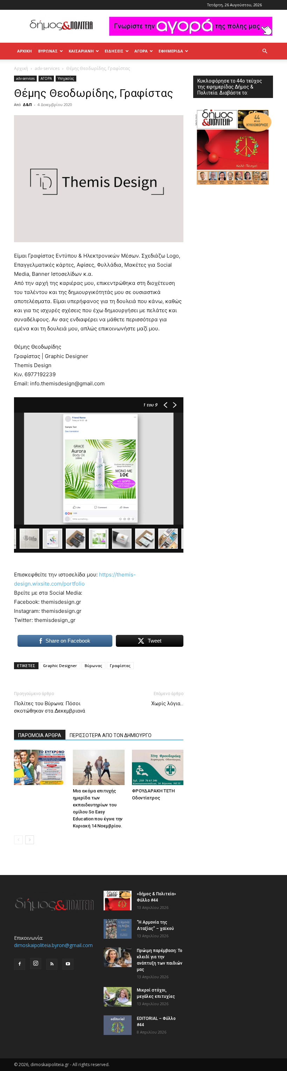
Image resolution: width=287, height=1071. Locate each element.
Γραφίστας (120, 665)
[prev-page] (18, 839)
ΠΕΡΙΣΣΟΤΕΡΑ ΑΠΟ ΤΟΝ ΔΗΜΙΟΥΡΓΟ (111, 735)
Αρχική (24, 51)
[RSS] (51, 964)
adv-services (47, 68)
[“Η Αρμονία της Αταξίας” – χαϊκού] (118, 929)
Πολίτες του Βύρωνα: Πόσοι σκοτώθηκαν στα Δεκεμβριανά (49, 707)
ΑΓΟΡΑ (141, 51)
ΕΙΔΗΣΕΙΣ (114, 51)
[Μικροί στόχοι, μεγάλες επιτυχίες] (118, 997)
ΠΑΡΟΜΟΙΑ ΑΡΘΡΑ (39, 735)
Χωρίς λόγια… (167, 703)
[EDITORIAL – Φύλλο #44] (118, 1025)
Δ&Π (27, 104)
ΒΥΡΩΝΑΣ (48, 51)
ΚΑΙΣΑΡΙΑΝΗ (81, 51)
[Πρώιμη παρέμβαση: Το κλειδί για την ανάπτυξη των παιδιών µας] (118, 957)
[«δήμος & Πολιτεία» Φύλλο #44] (118, 900)
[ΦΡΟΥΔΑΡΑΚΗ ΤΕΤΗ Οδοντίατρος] (157, 767)
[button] (264, 51)
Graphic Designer (60, 665)
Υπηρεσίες (66, 78)
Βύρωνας (93, 665)
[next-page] (29, 839)
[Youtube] (68, 964)
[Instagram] (35, 963)
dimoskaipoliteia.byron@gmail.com (53, 945)
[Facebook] (19, 964)
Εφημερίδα (171, 51)
